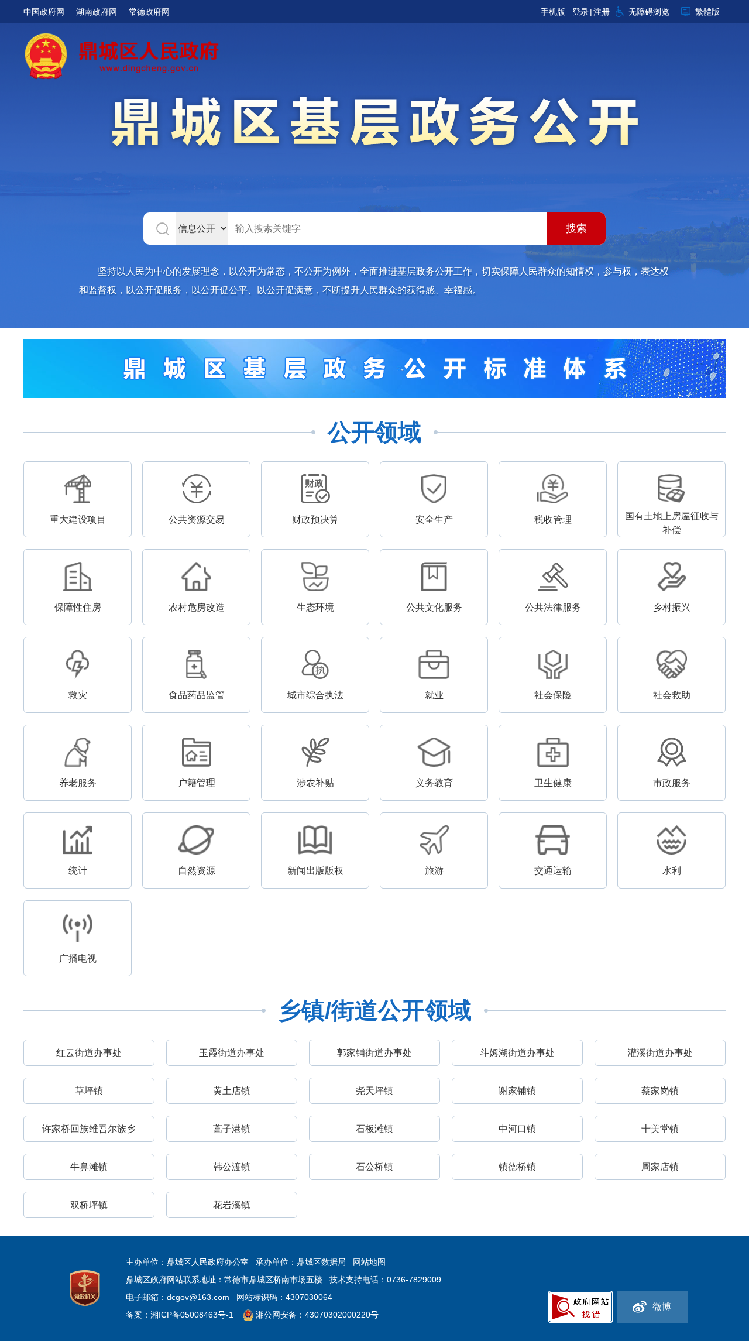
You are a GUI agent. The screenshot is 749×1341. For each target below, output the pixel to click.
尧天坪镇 (374, 1091)
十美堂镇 (660, 1129)
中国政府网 (43, 11)
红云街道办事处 (89, 1053)
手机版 (553, 11)
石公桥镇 (374, 1167)
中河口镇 (517, 1129)
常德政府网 (149, 11)
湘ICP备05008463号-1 (193, 1314)
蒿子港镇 (231, 1129)
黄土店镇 (231, 1091)
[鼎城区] (374, 124)
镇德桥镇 (517, 1167)
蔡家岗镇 (660, 1091)
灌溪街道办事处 (660, 1053)
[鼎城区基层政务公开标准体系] (374, 368)
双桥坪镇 (89, 1205)
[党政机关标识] (84, 1287)
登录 (580, 11)
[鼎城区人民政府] (124, 55)
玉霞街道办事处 (231, 1053)
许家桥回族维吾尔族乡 (89, 1129)
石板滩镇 (374, 1129)
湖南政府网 (96, 11)
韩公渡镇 (231, 1167)
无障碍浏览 (648, 11)
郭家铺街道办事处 (374, 1053)
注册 (601, 11)
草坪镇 (89, 1091)
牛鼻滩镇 (89, 1167)
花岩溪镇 (231, 1205)
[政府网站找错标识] (580, 1306)
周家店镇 (660, 1167)
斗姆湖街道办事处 (517, 1053)
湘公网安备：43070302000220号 (317, 1314)
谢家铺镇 (517, 1091)
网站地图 (369, 1262)
